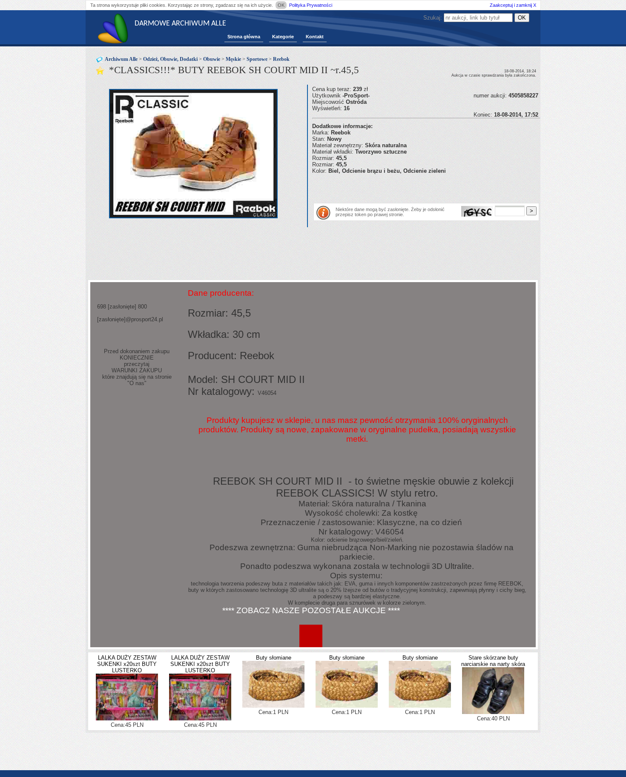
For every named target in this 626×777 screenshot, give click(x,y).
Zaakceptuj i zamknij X (513, 5)
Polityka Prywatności (310, 5)
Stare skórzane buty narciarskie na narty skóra (493, 660)
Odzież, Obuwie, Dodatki (170, 59)
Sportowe (257, 59)
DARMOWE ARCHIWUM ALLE (180, 24)
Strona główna (243, 36)
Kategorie (283, 36)
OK (281, 5)
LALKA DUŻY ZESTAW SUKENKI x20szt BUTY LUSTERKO (127, 664)
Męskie (233, 59)
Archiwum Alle (121, 59)
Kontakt (315, 36)
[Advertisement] (411, 187)
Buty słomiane (273, 657)
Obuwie (211, 59)
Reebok (281, 59)
